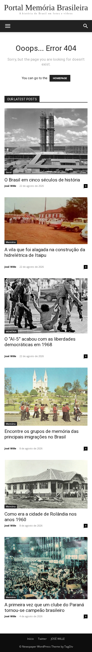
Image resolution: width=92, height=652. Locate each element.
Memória (11, 242)
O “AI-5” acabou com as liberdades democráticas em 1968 (39, 341)
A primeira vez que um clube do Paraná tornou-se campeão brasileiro (44, 607)
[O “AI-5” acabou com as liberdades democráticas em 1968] (46, 305)
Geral (9, 172)
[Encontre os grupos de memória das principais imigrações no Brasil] (46, 397)
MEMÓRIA (11, 331)
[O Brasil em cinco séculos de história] (46, 141)
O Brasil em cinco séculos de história (42, 180)
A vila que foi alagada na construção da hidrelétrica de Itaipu (44, 252)
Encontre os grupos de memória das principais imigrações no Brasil (41, 434)
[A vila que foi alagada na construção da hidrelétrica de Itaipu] (46, 220)
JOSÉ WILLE (58, 639)
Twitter (42, 639)
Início (30, 639)
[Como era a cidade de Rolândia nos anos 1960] (46, 484)
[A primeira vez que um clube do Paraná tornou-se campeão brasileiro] (46, 568)
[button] (7, 26)
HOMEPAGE (60, 78)
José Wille (10, 185)
